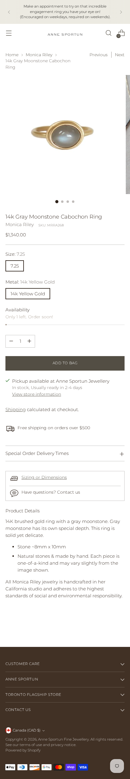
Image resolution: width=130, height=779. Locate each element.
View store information (36, 394)
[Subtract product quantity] (11, 341)
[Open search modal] (108, 33)
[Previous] (9, 12)
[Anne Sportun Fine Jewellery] (65, 33)
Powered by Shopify (23, 750)
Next (120, 54)
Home (11, 54)
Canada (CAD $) (27, 730)
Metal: (30, 282)
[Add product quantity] (29, 341)
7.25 (15, 266)
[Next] (121, 12)
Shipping (15, 409)
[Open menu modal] (8, 33)
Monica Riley (39, 54)
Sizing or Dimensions (44, 477)
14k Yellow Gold (28, 294)
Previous (98, 54)
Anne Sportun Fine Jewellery (63, 739)
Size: (15, 254)
